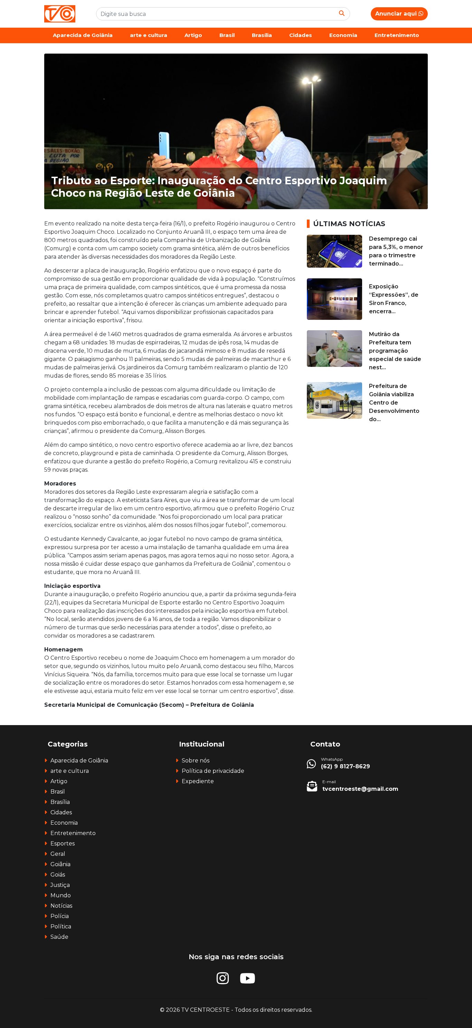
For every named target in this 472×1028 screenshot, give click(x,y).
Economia (343, 35)
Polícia (59, 916)
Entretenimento (397, 35)
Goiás (57, 874)
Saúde (59, 937)
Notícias (61, 905)
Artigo (193, 35)
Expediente (198, 781)
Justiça (60, 885)
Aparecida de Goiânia (83, 35)
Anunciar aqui (396, 13)
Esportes (62, 843)
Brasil (227, 35)
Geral (57, 854)
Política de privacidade (213, 771)
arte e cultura (148, 35)
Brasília (262, 35)
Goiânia (60, 864)
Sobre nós (195, 760)
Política (60, 926)
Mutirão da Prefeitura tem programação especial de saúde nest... (395, 351)
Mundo (60, 895)
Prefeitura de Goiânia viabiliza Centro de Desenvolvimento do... (394, 403)
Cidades (300, 35)
